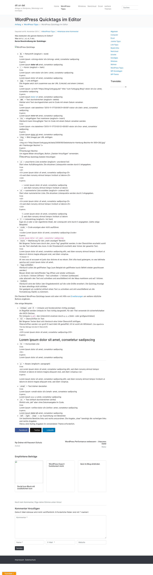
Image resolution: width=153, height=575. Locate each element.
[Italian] (116, 85)
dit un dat (20, 5)
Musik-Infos (115, 48)
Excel (100, 6)
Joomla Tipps (116, 41)
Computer (114, 35)
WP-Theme (115, 74)
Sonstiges (114, 58)
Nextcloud (92, 6)
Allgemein (114, 31)
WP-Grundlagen (116, 71)
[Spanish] (123, 85)
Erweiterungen (77, 296)
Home (56, 6)
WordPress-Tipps (66, 7)
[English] (112, 85)
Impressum (19, 560)
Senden (19, 548)
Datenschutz (30, 560)
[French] (114, 85)
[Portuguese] (121, 85)
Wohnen (113, 64)
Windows (82, 6)
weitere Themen (108, 7)
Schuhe (113, 54)
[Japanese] (118, 85)
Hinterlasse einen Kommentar (67, 31)
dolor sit (34, 97)
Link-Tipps (114, 45)
